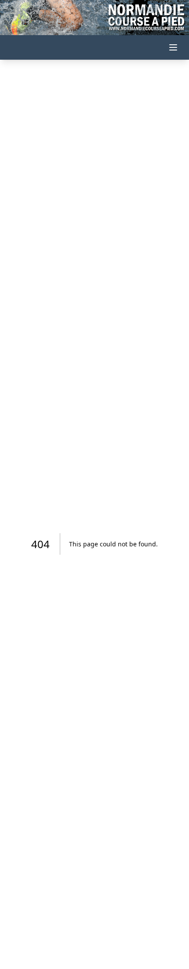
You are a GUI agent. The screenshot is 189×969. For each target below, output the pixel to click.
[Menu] (173, 47)
